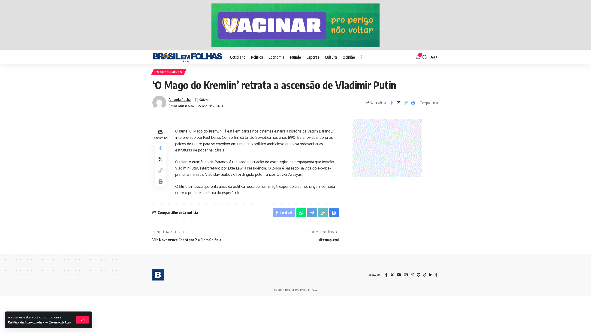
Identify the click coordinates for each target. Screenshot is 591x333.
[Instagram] (412, 275)
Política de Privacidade (25, 322)
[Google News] (406, 275)
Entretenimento (169, 72)
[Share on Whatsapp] (301, 212)
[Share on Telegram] (312, 212)
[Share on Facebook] (391, 102)
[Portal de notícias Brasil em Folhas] (187, 57)
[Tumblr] (436, 275)
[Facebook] (386, 275)
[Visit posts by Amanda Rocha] (159, 103)
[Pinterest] (419, 275)
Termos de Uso (60, 322)
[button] (82, 320)
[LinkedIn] (431, 275)
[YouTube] (399, 275)
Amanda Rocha (180, 99)
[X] (392, 275)
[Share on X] (398, 102)
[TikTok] (425, 275)
